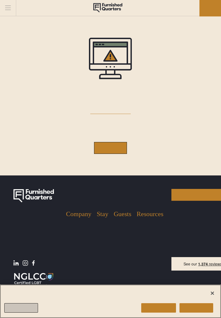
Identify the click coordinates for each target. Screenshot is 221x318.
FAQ (140, 241)
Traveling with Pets (122, 245)
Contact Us (75, 253)
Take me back (110, 148)
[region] (110, 301)
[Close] (212, 293)
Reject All (196, 308)
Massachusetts (102, 254)
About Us (74, 225)
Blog (141, 225)
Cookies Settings (21, 308)
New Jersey (102, 240)
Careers (72, 262)
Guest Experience (122, 229)
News (141, 233)
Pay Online (146, 249)
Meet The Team (74, 235)
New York (101, 227)
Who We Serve (78, 245)
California (102, 270)
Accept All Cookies (158, 308)
